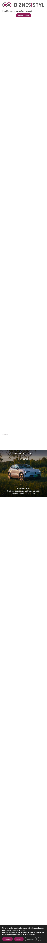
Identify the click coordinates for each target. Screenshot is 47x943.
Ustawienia (30, 939)
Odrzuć (18, 939)
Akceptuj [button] (7, 939)
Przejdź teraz (23, 15)
